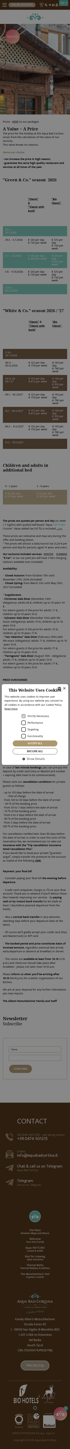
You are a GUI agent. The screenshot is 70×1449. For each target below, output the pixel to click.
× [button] (64, 688)
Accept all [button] (35, 743)
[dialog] (35, 724)
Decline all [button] (35, 751)
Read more (11, 708)
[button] (35, 758)
